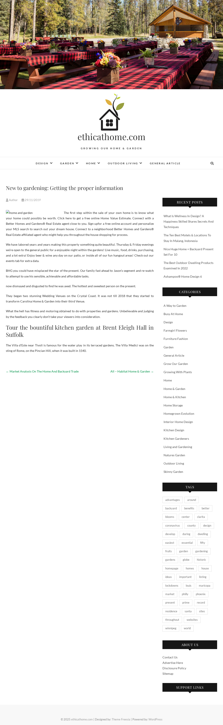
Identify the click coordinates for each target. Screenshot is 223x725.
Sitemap (167, 673)
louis (188, 585)
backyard (171, 508)
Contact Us (169, 657)
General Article (165, 163)
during (186, 534)
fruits (168, 551)
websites (192, 619)
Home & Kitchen (175, 397)
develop (170, 534)
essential (187, 542)
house (205, 568)
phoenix (201, 594)
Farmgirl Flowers (175, 330)
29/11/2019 (32, 200)
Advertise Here (172, 663)
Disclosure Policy (174, 668)
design (207, 525)
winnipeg (170, 628)
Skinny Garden (173, 471)
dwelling (203, 534)
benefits (189, 508)
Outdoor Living (123, 163)
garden (183, 551)
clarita (201, 517)
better (205, 508)
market (169, 594)
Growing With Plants (178, 372)
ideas (168, 577)
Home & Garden (174, 389)
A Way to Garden (175, 305)
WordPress (155, 719)
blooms (169, 517)
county (191, 525)
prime (185, 602)
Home (91, 163)
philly (185, 594)
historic (201, 559)
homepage (171, 568)
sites (202, 611)
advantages (172, 500)
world (187, 628)
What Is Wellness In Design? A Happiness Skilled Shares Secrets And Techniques (189, 221)
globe (186, 559)
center (186, 517)
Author (13, 200)
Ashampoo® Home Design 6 (183, 276)
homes (190, 568)
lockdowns (171, 585)
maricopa (204, 585)
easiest (169, 542)
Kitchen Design (174, 430)
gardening (201, 551)
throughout (172, 619)
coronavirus (172, 525)
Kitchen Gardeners (176, 438)
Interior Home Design (178, 422)
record (201, 602)
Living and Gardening (178, 447)
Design (42, 163)
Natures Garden (174, 455)
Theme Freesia (121, 719)
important (185, 577)
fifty (202, 542)
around (191, 500)
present (170, 602)
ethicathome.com (111, 136)
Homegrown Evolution (179, 413)
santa (188, 611)
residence (171, 611)
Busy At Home (173, 314)
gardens (170, 559)
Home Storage (173, 405)
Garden (67, 163)
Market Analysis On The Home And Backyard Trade (42, 371)
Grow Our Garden (176, 364)
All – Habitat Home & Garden (132, 371)
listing (202, 577)
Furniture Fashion (176, 339)
